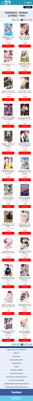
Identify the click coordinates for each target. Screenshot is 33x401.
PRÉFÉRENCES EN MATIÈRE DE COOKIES (16, 384)
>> (31, 20)
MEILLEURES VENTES (16, 360)
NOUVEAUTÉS (16, 363)
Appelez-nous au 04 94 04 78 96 (16, 350)
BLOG (16, 367)
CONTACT (17, 353)
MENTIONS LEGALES (16, 373)
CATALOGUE (16, 356)
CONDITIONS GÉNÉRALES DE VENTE (16, 387)
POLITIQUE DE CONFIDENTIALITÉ (16, 377)
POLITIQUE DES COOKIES (16, 380)
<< (13, 20)
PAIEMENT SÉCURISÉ (16, 370)
